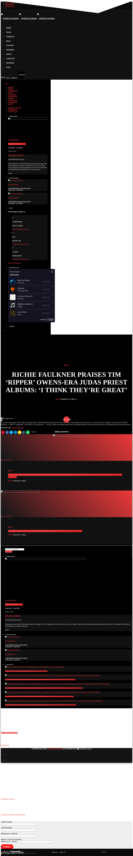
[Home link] (28, 19)
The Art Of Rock (17, 144)
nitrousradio (18, 428)
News (66, 365)
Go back (4, 815)
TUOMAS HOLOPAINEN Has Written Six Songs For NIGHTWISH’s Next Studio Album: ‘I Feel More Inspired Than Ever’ (40, 705)
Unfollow (4, 799)
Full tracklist (14, 263)
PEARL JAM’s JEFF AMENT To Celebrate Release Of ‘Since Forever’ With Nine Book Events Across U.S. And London (40, 679)
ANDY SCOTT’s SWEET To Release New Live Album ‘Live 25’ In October (45, 531)
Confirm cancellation (16, 815)
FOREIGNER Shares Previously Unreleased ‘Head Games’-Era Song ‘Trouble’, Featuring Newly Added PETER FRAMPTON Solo (44, 688)
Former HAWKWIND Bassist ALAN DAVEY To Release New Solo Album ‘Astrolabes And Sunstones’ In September (39, 696)
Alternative (13, 140)
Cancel (11, 799)
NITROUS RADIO (55, 749)
